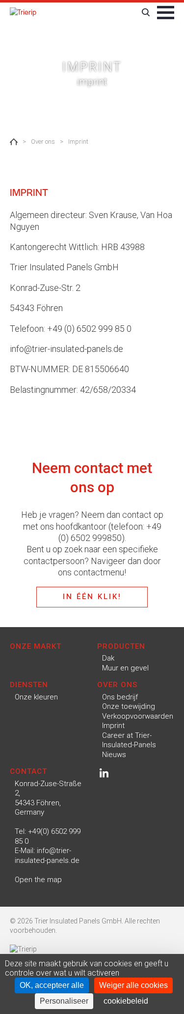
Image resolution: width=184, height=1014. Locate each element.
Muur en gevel (125, 668)
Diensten (29, 684)
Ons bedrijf (120, 697)
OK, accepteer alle (52, 985)
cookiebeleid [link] (126, 1001)
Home (14, 142)
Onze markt (35, 646)
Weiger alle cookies (133, 985)
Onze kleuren (36, 697)
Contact (28, 771)
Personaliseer (64, 1001)
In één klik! (92, 596)
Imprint (113, 725)
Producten (121, 646)
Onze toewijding (128, 706)
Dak (108, 658)
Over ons (117, 684)
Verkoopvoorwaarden (137, 716)
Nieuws (114, 754)
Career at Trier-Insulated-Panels (129, 740)
